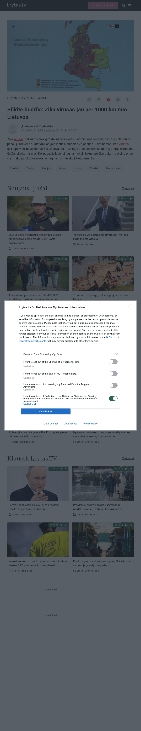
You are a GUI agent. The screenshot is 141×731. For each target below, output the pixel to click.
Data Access (70, 423)
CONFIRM (45, 411)
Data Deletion (51, 423)
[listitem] (70, 354)
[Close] (130, 307)
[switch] (113, 361)
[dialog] (70, 365)
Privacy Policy (90, 423)
